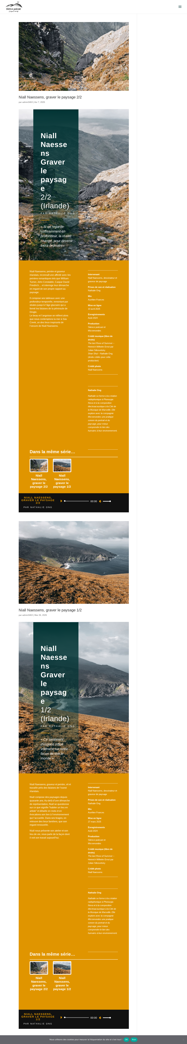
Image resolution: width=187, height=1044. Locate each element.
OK (126, 1039)
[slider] (106, 501)
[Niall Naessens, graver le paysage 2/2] (39, 465)
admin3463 (27, 102)
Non (134, 1039)
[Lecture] (61, 501)
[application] (84, 501)
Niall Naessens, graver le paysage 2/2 (50, 97)
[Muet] (100, 501)
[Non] (183, 1039)
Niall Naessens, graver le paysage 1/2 (50, 610)
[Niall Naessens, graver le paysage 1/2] (62, 465)
